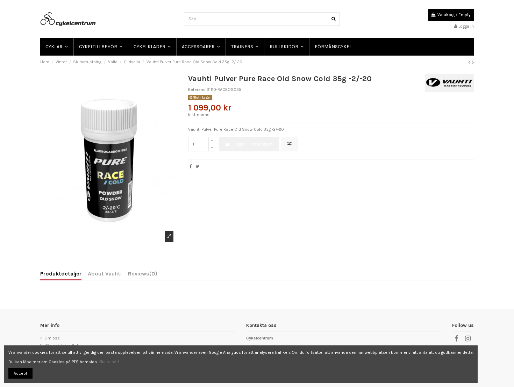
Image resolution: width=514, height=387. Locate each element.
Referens (197, 89)
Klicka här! (109, 361)
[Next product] (473, 62)
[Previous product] (470, 62)
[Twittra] (197, 166)
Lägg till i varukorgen (253, 144)
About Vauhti (105, 274)
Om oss (52, 338)
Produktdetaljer (60, 274)
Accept (20, 373)
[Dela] (191, 166)
